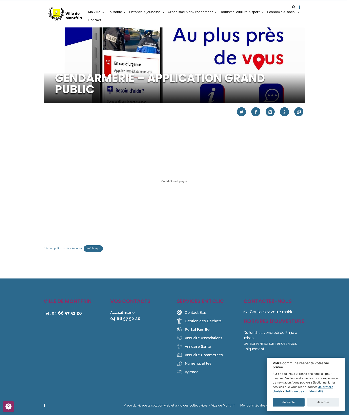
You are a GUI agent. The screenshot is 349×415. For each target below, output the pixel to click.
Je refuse (323, 402)
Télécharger (93, 248)
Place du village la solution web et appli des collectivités (165, 405)
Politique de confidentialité (304, 391)
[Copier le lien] (298, 111)
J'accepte (288, 402)
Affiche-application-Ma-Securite (63, 248)
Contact (94, 20)
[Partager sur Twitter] (241, 111)
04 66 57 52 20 (67, 313)
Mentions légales (252, 405)
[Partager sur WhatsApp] (284, 111)
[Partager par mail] (270, 111)
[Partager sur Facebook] (255, 111)
